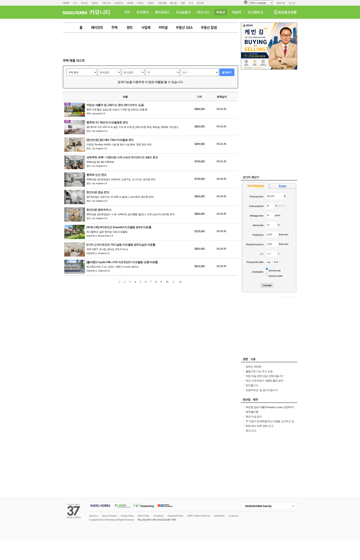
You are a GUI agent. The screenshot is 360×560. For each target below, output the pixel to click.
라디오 (84, 3)
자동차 (151, 3)
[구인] (126, 12)
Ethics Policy (143, 516)
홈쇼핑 (173, 3)
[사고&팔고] (183, 12)
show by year (274, 270)
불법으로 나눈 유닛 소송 (259, 371)
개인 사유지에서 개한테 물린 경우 (264, 380)
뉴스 (75, 3)
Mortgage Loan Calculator (289, 297)
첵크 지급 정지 (254, 416)
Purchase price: (257, 196)
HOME (66, 3)
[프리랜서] (142, 12)
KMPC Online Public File (198, 516)
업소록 (200, 3)
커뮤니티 (106, 3)
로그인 (292, 3)
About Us (93, 516)
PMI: (262, 254)
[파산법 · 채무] (269, 400)
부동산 (140, 3)
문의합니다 (252, 385)
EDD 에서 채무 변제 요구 (259, 425)
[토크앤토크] (255, 12)
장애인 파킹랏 (253, 366)
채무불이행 (252, 411)
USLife (130, 3)
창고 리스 (251, 430)
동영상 (95, 3)
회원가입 (280, 3)
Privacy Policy (127, 516)
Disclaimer (158, 516)
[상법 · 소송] (269, 360)
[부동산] (220, 12)
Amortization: (258, 272)
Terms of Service (109, 516)
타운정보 (118, 3)
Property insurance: (255, 244)
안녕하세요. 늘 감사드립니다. (262, 390)
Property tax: (258, 235)
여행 (183, 3)
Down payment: (256, 206)
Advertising (219, 516)
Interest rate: (258, 225)
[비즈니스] (203, 12)
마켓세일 (162, 3)
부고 (191, 3)
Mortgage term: (257, 215)
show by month (275, 276)
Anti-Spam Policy (175, 516)
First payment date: (255, 262)
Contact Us (234, 516)
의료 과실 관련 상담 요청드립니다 (264, 375)
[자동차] (236, 12)
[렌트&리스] (162, 12)
